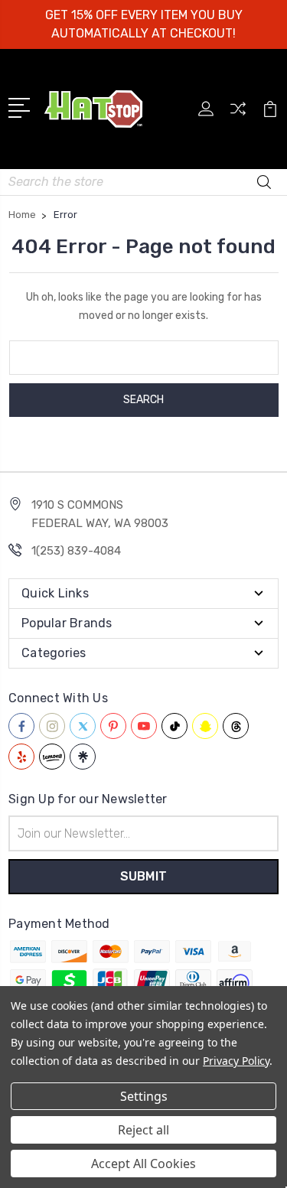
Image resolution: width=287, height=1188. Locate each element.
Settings (144, 1096)
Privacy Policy (236, 1060)
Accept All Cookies (143, 1163)
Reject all (143, 1129)
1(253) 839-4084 (76, 551)
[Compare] (238, 113)
